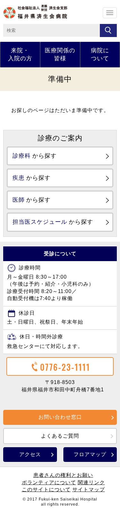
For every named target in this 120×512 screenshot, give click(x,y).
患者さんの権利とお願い (63, 475)
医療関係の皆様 (60, 54)
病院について (100, 54)
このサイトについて (46, 489)
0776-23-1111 (65, 367)
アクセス (30, 454)
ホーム (35, 12)
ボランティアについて (49, 482)
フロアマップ (90, 454)
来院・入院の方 (20, 54)
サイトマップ (88, 489)
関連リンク (91, 482)
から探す (34, 156)
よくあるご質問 (60, 436)
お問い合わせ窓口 (60, 417)
